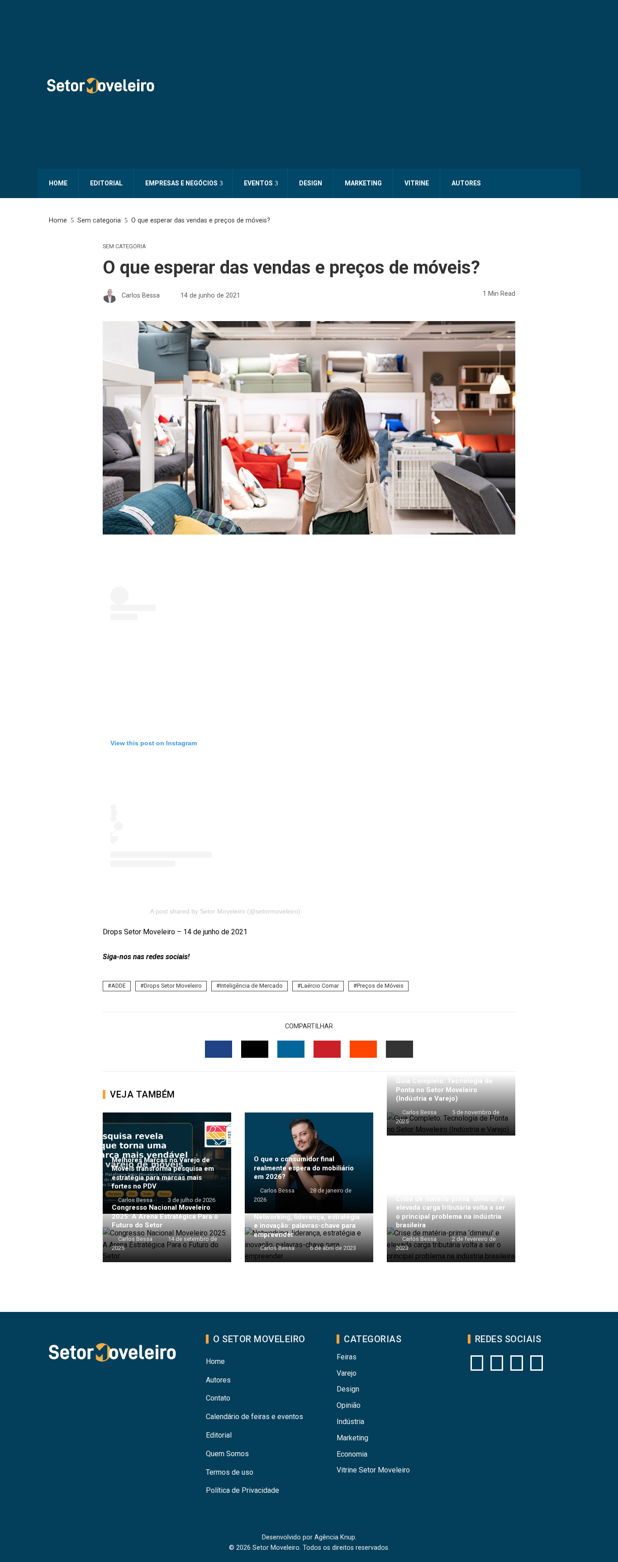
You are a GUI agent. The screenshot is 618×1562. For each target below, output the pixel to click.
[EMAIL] (399, 1049)
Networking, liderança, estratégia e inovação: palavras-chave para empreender (307, 1226)
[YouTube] (496, 1363)
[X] (516, 1363)
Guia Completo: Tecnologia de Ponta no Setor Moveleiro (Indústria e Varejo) (444, 1090)
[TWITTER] (254, 1049)
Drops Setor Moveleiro (173, 985)
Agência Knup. (335, 1537)
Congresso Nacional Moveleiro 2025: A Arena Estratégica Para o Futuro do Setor (165, 1216)
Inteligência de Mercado (251, 985)
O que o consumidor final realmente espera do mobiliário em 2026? (304, 1168)
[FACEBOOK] (218, 1049)
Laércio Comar (320, 985)
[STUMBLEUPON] (363, 1049)
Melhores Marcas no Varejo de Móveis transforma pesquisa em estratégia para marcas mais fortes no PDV (163, 1173)
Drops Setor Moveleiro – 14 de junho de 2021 (175, 932)
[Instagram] (477, 1363)
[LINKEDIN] (290, 1049)
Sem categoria (124, 247)
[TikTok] (536, 1363)
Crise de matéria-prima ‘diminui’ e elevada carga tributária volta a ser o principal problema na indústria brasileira (450, 1212)
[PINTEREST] (327, 1049)
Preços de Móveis (380, 985)
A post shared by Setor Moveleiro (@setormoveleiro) (225, 911)
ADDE (118, 985)
